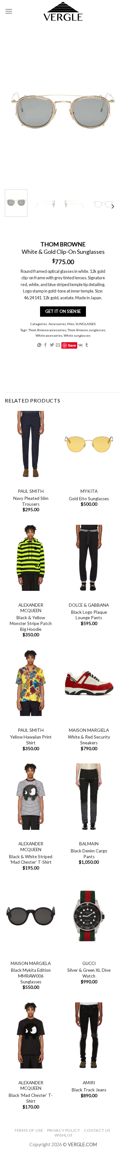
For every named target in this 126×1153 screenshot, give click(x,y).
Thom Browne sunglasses (86, 330)
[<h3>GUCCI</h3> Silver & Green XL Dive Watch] (89, 916)
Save (72, 345)
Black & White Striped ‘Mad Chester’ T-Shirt (30, 859)
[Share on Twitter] (52, 345)
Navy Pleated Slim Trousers (30, 501)
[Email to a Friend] (58, 345)
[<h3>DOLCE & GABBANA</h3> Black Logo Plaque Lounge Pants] (89, 558)
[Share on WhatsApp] (39, 345)
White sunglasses (77, 335)
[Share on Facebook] (45, 345)
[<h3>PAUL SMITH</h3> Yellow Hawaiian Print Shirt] (31, 683)
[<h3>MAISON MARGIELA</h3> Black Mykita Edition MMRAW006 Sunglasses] (31, 916)
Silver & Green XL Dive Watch (88, 973)
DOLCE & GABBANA (89, 605)
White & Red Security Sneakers (89, 739)
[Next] (112, 206)
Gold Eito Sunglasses (89, 498)
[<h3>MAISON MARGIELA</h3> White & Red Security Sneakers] (89, 683)
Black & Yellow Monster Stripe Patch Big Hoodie (31, 623)
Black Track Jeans (89, 1089)
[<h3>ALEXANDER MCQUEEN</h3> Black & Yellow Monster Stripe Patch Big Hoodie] (31, 558)
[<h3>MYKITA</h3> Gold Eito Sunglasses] (89, 444)
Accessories (57, 324)
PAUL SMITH (31, 491)
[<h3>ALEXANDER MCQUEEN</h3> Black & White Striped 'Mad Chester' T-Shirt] (31, 796)
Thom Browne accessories (47, 330)
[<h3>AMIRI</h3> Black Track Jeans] (89, 1035)
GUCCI (89, 963)
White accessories (49, 335)
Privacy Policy (63, 1130)
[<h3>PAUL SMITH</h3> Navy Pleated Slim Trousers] (31, 444)
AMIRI (89, 1082)
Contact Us (97, 1130)
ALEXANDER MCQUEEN (30, 607)
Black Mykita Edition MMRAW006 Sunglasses (31, 976)
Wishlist (64, 1135)
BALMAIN (89, 843)
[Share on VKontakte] (80, 345)
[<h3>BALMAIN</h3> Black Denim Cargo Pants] (89, 796)
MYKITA (89, 491)
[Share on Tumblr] (87, 345)
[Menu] (9, 11)
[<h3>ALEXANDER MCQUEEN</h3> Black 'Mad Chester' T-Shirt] (31, 1035)
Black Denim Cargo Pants (89, 853)
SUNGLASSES (86, 324)
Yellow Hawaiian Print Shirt (31, 739)
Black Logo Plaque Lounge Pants (89, 615)
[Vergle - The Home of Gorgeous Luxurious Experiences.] (63, 11)
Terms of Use (28, 1130)
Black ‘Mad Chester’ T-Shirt (31, 1098)
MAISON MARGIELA (89, 730)
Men (70, 324)
